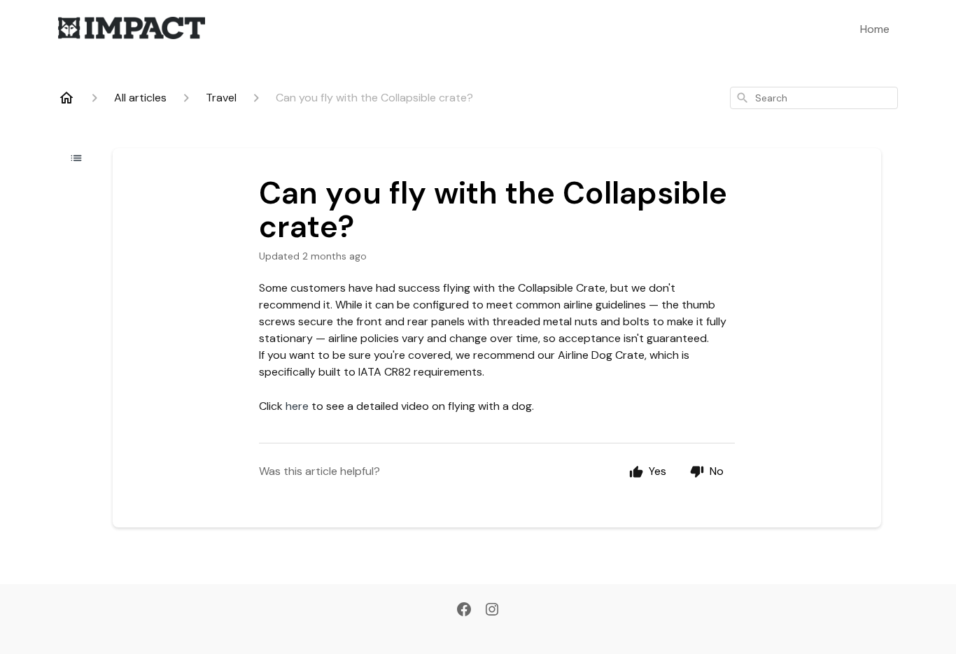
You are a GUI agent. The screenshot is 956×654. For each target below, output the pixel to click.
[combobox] (814, 98)
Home (875, 29)
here (297, 406)
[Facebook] (464, 610)
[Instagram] (492, 610)
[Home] (66, 98)
